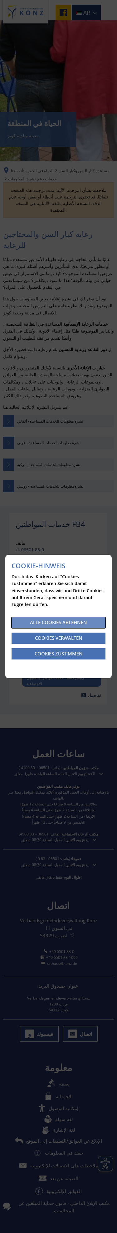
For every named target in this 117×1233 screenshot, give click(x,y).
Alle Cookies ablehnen (58, 622)
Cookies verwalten (58, 638)
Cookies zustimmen (59, 653)
